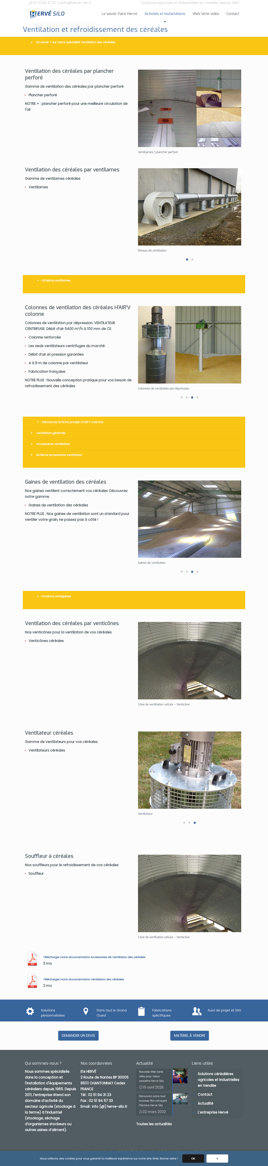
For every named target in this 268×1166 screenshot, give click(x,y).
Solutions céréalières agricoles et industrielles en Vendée (218, 1079)
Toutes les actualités (154, 1124)
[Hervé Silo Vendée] (47, 14)
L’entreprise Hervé (213, 1112)
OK (193, 1158)
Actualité (205, 1103)
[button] (134, 42)
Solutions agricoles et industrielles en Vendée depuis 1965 (190, 2)
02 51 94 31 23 (44, 2)
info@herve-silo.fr (76, 2)
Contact (205, 1094)
